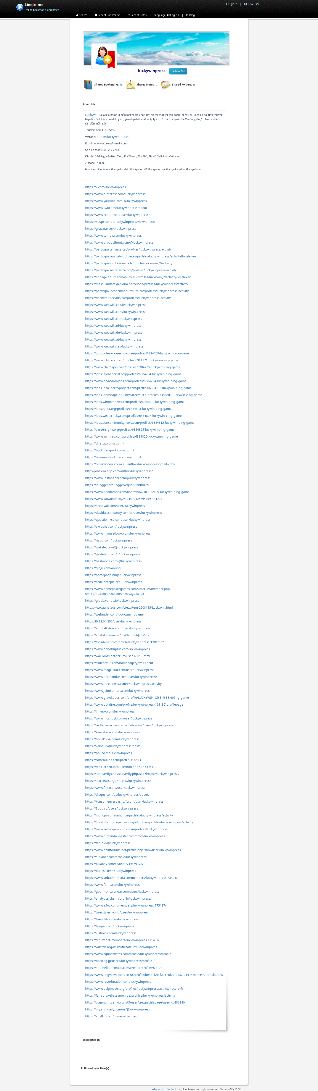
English (174, 15)
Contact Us (173, 1089)
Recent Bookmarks (108, 15)
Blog (192, 15)
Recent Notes (138, 15)
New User (253, 4)
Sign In (232, 4)
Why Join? (157, 1089)
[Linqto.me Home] (20, 7)
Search (82, 15)
